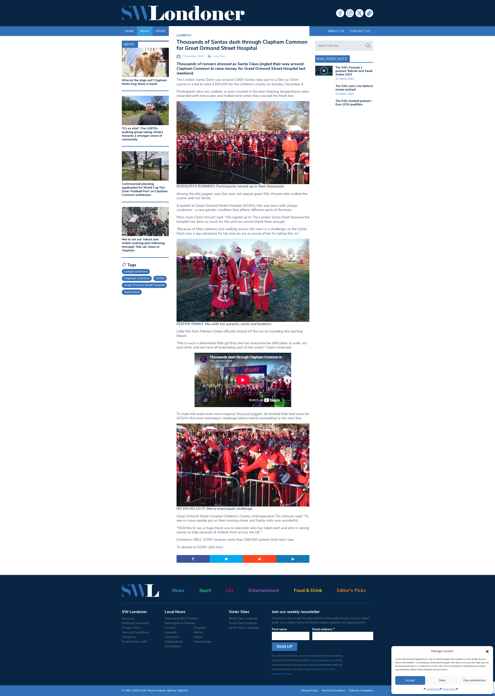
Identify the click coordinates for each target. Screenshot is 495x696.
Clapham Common (137, 278)
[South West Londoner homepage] (183, 13)
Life (230, 590)
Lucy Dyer (219, 56)
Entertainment (263, 590)
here (219, 547)
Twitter (359, 13)
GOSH (160, 278)
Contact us (360, 31)
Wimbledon (173, 646)
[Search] (368, 46)
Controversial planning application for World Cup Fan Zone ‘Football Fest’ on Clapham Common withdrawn (145, 189)
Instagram (350, 13)
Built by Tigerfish (177, 690)
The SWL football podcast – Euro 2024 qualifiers (354, 102)
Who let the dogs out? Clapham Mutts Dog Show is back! (144, 82)
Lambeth (184, 35)
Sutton (198, 637)
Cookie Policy (433, 689)
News (178, 590)
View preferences (474, 680)
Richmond (172, 637)
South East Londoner (243, 623)
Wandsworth (174, 642)
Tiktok (369, 13)
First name (279, 629)
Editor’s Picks (351, 590)
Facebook (340, 13)
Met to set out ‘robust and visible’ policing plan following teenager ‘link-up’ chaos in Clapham (143, 245)
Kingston (200, 628)
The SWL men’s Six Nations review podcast (354, 87)
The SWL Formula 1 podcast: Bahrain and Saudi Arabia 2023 (353, 71)
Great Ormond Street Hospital (144, 285)
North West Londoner (244, 628)
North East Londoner (243, 618)
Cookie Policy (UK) (134, 642)
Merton (198, 632)
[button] (487, 651)
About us (336, 31)
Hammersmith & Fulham (181, 618)
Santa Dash (132, 292)
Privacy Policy (449, 689)
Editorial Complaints (135, 623)
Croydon (171, 628)
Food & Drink (308, 590)
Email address (323, 629)
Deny (442, 680)
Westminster (202, 642)
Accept (410, 680)
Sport (205, 590)
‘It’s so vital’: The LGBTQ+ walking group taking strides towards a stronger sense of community (142, 134)
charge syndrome (136, 271)
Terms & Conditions (135, 632)
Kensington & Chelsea (180, 623)
